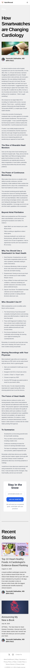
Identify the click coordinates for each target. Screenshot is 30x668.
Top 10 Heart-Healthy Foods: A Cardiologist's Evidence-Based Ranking (15, 562)
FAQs (14, 662)
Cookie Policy (21, 662)
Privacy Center (20, 664)
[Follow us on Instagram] (13, 654)
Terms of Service (10, 664)
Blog (4, 9)
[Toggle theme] (27, 2)
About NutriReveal (9, 659)
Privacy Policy (8, 662)
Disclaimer (22, 659)
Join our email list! (15, 499)
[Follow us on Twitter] (9, 654)
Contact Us (19, 654)
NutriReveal (8, 2)
